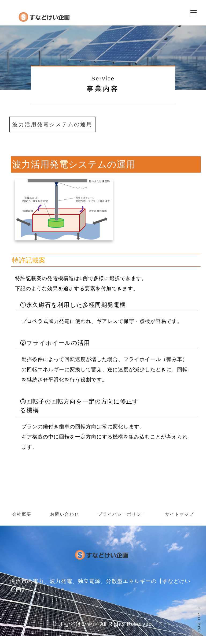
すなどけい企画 (78, 624)
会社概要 (21, 514)
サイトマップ (179, 514)
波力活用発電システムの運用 (52, 124)
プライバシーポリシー (122, 514)
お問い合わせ (64, 514)
